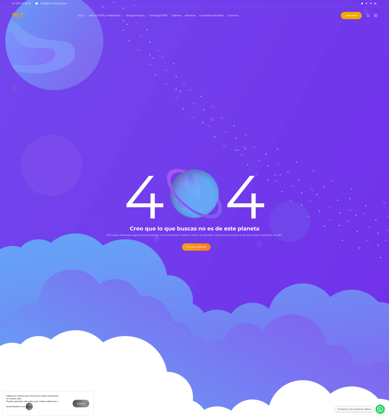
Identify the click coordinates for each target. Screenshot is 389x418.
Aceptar (81, 403)
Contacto (233, 15)
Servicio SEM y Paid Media (104, 15)
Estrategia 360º (158, 15)
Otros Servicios (135, 15)
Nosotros (190, 15)
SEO (80, 15)
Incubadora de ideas (211, 15)
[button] (380, 409)
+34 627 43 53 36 (21, 3)
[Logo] (18, 15)
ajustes (29, 406)
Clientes (176, 15)
